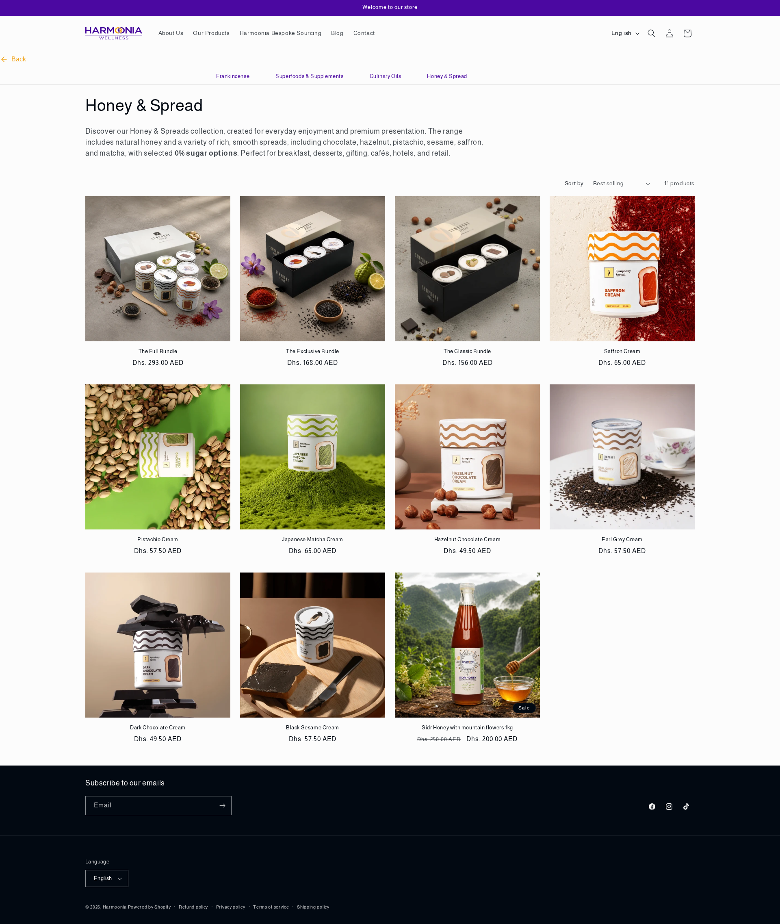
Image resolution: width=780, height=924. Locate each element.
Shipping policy (313, 906)
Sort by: (575, 183)
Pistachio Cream (157, 539)
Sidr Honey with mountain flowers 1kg (467, 727)
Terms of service (271, 906)
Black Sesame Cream (312, 727)
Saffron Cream (622, 351)
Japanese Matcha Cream (312, 539)
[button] (652, 33)
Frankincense (232, 76)
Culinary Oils (385, 76)
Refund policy (193, 906)
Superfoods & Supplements (309, 76)
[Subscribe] (222, 805)
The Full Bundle (158, 351)
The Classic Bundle (467, 351)
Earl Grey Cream (622, 539)
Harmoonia (115, 906)
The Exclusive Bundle (312, 351)
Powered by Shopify (149, 906)
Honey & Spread (447, 76)
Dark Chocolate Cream (158, 727)
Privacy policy (230, 906)
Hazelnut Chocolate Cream (467, 539)
